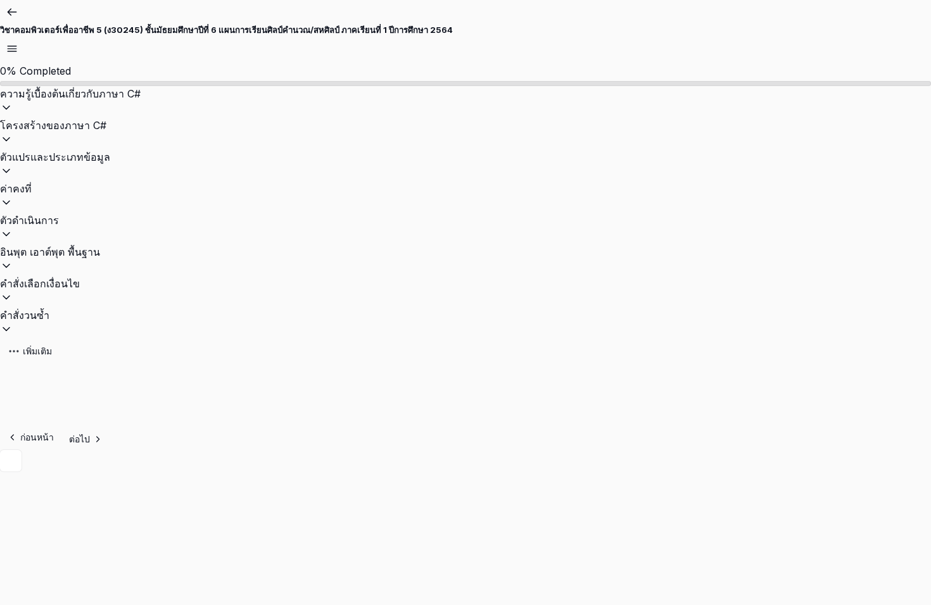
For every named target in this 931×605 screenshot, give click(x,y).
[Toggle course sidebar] (12, 49)
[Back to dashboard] (12, 12)
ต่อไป (79, 438)
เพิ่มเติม (37, 351)
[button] (465, 102)
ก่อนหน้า (37, 437)
